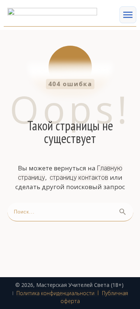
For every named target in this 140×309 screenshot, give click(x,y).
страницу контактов (79, 177)
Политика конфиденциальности (55, 293)
